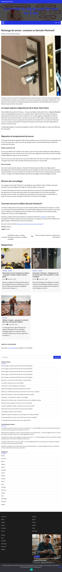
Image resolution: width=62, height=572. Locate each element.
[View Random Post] (56, 22)
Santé (2, 495)
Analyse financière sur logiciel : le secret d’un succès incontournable (16, 403)
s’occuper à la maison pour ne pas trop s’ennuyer (29, 224)
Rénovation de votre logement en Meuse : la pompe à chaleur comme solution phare (15, 275)
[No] (59, 567)
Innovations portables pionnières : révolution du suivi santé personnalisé (17, 406)
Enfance (3, 467)
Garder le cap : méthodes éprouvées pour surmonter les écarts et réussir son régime (20, 391)
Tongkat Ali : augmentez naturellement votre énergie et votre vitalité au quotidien (20, 414)
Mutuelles (3, 487)
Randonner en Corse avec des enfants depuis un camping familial (16, 380)
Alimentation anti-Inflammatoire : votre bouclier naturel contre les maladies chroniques (21, 400)
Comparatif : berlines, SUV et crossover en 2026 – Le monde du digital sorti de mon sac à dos (22, 441)
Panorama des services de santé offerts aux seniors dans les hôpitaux (17, 408)
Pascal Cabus (38, 562)
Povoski (34, 279)
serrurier (7, 229)
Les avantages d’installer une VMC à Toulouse (11, 411)
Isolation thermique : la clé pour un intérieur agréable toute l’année (19, 434)
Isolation (3, 475)
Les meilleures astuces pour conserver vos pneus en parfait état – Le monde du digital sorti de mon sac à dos (26, 428)
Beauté (2, 461)
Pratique (3, 493)
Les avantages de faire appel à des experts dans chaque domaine (16, 420)
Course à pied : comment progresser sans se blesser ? (13, 385)
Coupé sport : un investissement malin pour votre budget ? (14, 397)
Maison (10, 270)
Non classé (3, 490)
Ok (31, 569)
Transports (3, 501)
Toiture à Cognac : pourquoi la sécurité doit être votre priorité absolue (15, 321)
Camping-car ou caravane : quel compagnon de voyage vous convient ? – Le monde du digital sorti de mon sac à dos (27, 437)
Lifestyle (3, 478)
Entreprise (3, 470)
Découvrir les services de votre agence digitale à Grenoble (46, 559)
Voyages (3, 504)
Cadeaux (3, 464)
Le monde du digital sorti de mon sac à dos (31, 10)
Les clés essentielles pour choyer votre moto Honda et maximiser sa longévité (19, 417)
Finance (3, 472)
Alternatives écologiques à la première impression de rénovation (16, 388)
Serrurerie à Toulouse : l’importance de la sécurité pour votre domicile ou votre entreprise (46, 275)
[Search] (59, 22)
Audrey (18, 34)
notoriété (43, 217)
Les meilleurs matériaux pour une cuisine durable (12, 383)
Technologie (4, 498)
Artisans (9, 226)
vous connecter (12, 348)
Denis (3, 279)
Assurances (3, 458)
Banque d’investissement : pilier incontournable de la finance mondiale (17, 394)
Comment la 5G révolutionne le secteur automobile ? (13, 447)
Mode (2, 484)
